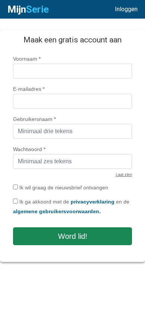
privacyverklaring (93, 202)
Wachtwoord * (29, 149)
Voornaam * (27, 59)
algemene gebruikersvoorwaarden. (57, 211)
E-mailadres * (29, 89)
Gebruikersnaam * (34, 119)
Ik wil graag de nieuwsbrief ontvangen (63, 187)
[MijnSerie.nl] (28, 9)
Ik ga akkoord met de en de (71, 206)
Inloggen (126, 9)
